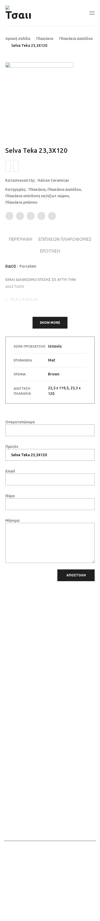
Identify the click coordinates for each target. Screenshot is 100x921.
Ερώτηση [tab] (50, 251)
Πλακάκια (44, 38)
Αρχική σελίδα (17, 38)
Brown (53, 374)
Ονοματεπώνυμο (20, 422)
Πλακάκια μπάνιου (21, 202)
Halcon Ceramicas (53, 180)
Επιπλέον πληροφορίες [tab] (64, 239)
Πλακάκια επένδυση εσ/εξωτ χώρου (37, 196)
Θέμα (10, 496)
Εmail (10, 471)
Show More (50, 322)
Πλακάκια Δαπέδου (76, 38)
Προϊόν (11, 446)
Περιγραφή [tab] (20, 239)
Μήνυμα (12, 520)
